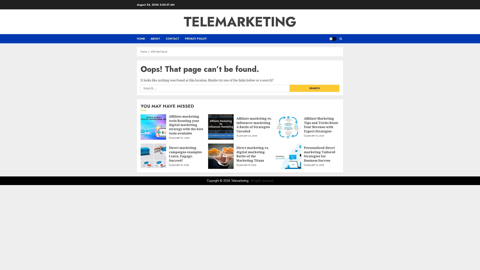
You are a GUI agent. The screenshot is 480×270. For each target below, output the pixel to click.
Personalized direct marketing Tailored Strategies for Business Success (319, 154)
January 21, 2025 (315, 136)
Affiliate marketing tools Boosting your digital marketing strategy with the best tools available (186, 124)
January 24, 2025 (248, 136)
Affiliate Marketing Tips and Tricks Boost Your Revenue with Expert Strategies (321, 124)
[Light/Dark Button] (333, 39)
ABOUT (155, 38)
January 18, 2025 (180, 165)
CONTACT (172, 38)
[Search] (340, 38)
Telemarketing (240, 22)
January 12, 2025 (315, 165)
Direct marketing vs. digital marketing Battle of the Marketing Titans (252, 154)
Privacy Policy (196, 38)
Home (141, 38)
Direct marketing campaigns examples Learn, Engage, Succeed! (185, 154)
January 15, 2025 (247, 165)
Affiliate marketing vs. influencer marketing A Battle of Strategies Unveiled (254, 124)
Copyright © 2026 (219, 180)
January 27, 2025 (180, 138)
